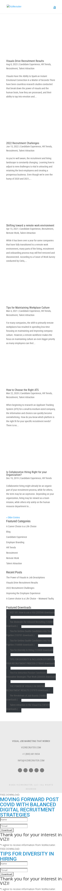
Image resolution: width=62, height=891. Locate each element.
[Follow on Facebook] (20, 770)
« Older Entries (13, 517)
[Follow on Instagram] (31, 770)
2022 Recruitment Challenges (22, 143)
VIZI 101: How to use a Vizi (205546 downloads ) (30, 614)
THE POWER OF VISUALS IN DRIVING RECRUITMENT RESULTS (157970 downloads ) (28, 688)
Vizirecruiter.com (31, 747)
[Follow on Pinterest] (36, 770)
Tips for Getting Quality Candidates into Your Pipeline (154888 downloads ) (29, 642)
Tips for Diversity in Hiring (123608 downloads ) (29, 652)
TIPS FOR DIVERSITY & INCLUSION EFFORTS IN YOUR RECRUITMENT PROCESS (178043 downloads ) (30, 663)
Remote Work (12, 233)
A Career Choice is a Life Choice (21, 526)
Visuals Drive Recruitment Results (25, 61)
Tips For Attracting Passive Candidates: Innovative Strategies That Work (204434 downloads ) (31, 676)
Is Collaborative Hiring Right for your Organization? (26, 473)
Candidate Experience (29, 64)
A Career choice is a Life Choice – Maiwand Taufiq (30, 598)
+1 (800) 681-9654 (31, 754)
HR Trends (46, 64)
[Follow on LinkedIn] (42, 770)
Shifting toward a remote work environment (30, 225)
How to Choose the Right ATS (22, 390)
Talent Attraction (26, 68)
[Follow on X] (25, 770)
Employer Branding (15, 542)
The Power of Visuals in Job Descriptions (25, 577)
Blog (8, 531)
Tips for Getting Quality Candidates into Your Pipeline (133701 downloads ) (29, 633)
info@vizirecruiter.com (31, 760)
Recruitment (12, 68)
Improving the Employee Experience (23, 593)
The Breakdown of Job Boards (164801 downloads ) (26, 697)
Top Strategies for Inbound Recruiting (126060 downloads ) (29, 624)
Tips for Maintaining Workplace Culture (28, 307)
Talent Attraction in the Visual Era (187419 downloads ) (28, 707)
